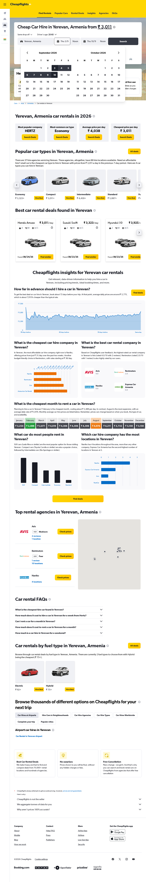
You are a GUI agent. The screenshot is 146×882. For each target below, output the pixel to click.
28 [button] (34, 95)
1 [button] (40, 68)
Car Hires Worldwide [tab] (125, 715)
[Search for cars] (5, 25)
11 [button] (61, 75)
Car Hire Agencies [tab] (82, 715)
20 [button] (27, 88)
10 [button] (54, 75)
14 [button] (34, 81)
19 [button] (68, 81)
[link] (30, 137)
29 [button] (40, 95)
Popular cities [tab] (47, 722)
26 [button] (68, 88)
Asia (22, 103)
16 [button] (48, 81)
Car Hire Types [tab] (103, 715)
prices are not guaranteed (72, 791)
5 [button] (68, 68)
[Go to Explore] (5, 31)
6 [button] (27, 75)
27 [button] (27, 95)
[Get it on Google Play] (117, 831)
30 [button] (47, 95)
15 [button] (41, 81)
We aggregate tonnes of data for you (34, 804)
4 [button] (61, 68)
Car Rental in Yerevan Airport (29, 736)
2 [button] (47, 68)
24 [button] (54, 88)
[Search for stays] (5, 19)
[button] (5, 4)
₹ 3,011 (105, 26)
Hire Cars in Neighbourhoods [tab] (55, 715)
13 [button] (27, 81)
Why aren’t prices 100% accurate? (33, 809)
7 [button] (34, 75)
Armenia (30, 103)
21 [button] (34, 88)
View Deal (39, 198)
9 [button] (47, 75)
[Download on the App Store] (117, 838)
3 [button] (54, 68)
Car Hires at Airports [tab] (27, 715)
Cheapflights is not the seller (30, 799)
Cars (15, 103)
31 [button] (119, 95)
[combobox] (25, 34)
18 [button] (61, 81)
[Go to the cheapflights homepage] (20, 4)
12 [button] (68, 75)
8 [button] (41, 75)
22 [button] (40, 88)
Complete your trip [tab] (26, 722)
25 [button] (61, 88)
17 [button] (54, 81)
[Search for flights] (5, 13)
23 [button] (47, 88)
